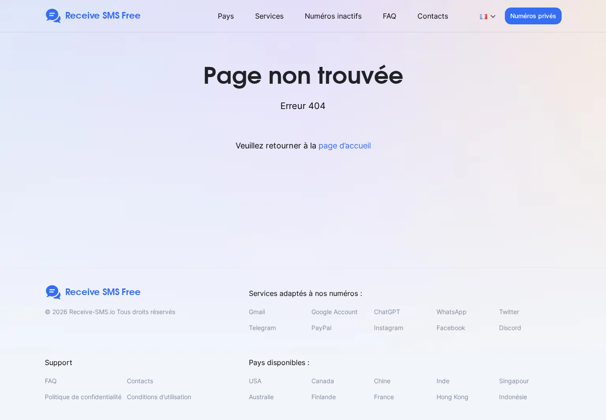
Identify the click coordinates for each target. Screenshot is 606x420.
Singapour (514, 381)
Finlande (323, 397)
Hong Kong (452, 397)
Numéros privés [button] (533, 15)
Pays (226, 16)
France (384, 397)
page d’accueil (345, 145)
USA (255, 381)
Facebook (451, 327)
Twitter (509, 311)
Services (269, 16)
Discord (510, 327)
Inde (443, 381)
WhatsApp (452, 311)
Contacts (432, 16)
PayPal (321, 327)
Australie (261, 397)
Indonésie (513, 397)
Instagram (388, 327)
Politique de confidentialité (83, 397)
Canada (322, 381)
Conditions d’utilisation (159, 397)
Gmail (257, 311)
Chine (382, 381)
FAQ (389, 16)
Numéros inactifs (333, 16)
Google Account (334, 311)
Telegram (262, 327)
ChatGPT (387, 311)
